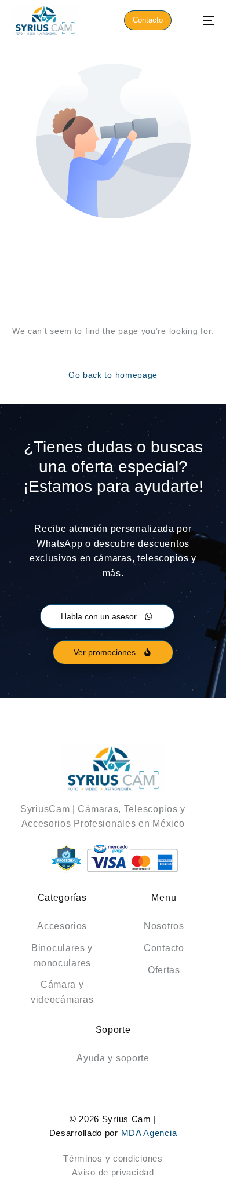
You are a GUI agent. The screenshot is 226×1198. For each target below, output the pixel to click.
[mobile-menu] (202, 20)
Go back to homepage (113, 374)
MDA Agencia (149, 1133)
